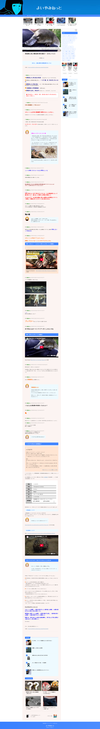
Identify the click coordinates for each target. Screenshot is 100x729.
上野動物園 (46, 477)
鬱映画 (69, 60)
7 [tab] (51, 27)
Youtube (64, 35)
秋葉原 (74, 55)
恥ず (63, 53)
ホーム (24, 15)
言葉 (70, 58)
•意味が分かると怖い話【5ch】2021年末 (40, 655)
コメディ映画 (69, 40)
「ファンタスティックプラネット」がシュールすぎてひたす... (39, 25)
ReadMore (65, 73)
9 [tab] (53, 27)
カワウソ (64, 40)
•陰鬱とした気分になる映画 (37, 647)
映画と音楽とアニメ (30, 15)
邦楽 (73, 58)
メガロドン (73, 49)
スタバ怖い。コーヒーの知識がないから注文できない (42, 640)
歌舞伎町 (72, 53)
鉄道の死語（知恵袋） (50, 15)
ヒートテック (65, 44)
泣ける (70, 55)
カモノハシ (74, 37)
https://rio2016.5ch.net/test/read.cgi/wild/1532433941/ (38, 67)
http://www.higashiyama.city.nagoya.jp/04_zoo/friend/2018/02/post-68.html (41, 533)
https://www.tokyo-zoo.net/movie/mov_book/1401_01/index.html (36, 524)
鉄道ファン (64, 60)
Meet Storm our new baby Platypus (38, 360)
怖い (39, 15)
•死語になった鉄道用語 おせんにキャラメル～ (40, 670)
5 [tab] (49, 27)
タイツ (67, 42)
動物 (66, 51)
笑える (64, 58)
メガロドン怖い (61, 24)
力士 (63, 51)
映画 (66, 53)
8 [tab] (52, 27)
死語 (63, 55)
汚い (66, 55)
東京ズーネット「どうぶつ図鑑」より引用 (49, 469)
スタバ (64, 42)
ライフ (36, 15)
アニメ (74, 35)
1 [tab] (45, 27)
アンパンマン (65, 37)
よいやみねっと (50, 725)
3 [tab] (47, 27)
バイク (71, 42)
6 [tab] (50, 27)
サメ (73, 40)
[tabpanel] (28, 22)
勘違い (70, 51)
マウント (68, 49)
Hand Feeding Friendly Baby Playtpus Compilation (46, 270)
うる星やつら (69, 35)
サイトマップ (57, 15)
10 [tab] (54, 27)
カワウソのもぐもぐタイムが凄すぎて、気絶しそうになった (50, 25)
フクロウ (64, 49)
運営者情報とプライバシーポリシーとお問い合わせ (50, 723)
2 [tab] (46, 27)
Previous (24, 22)
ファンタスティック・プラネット (68, 46)
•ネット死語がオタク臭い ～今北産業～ (39, 662)
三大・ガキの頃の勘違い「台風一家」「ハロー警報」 (28, 25)
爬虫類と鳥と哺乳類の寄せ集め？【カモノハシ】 (72, 25)
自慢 (67, 58)
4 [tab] (48, 27)
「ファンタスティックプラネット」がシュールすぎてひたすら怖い (70, 70)
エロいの (69, 37)
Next (76, 22)
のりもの (43, 15)
